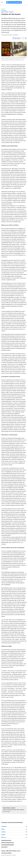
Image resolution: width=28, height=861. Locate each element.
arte (19, 850)
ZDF (10, 850)
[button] (2, 2)
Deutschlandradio (6, 840)
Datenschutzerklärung (7, 842)
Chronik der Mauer (6, 853)
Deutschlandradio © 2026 (8, 855)
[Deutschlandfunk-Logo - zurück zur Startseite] (14, 2)
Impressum (4, 847)
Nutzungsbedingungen (7, 844)
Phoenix (14, 850)
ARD (7, 850)
